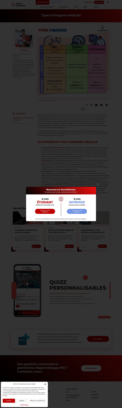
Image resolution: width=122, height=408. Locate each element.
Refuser (22, 400)
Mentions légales (24, 404)
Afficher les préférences (37, 400)
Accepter (9, 400)
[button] (45, 384)
